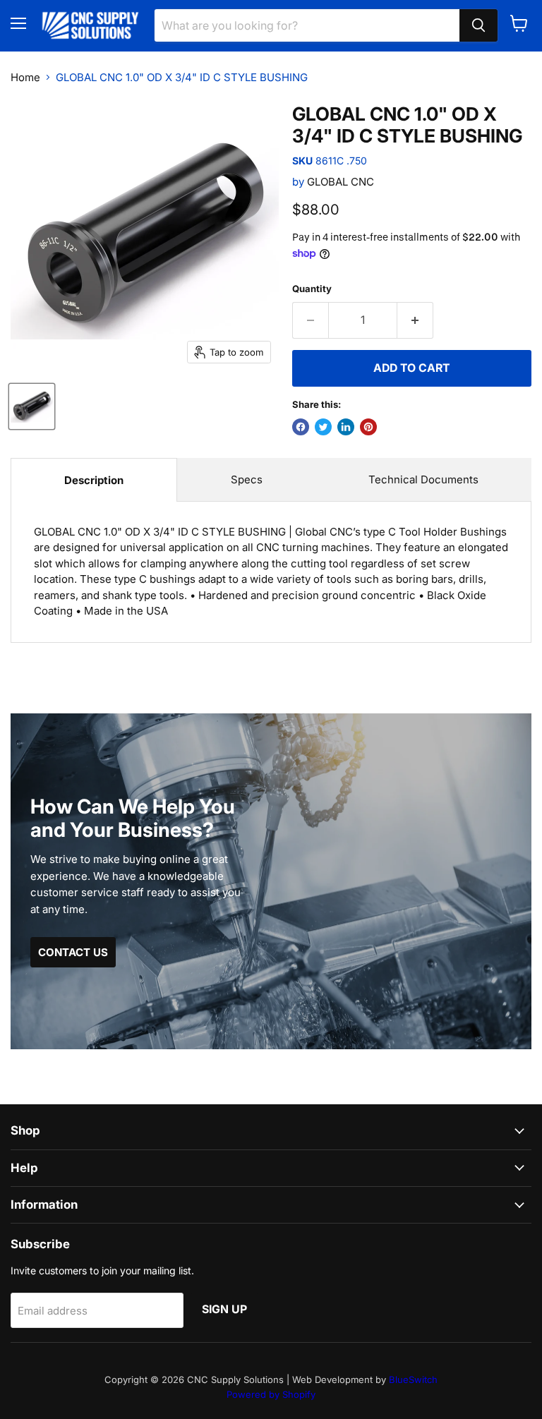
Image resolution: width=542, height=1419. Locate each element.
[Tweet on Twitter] (323, 426)
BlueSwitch (413, 1379)
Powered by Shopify (271, 1394)
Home (25, 77)
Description (94, 480)
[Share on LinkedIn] (345, 426)
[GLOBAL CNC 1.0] (31, 406)
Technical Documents (423, 479)
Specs (247, 479)
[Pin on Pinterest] (368, 426)
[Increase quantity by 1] (415, 320)
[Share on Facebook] (300, 426)
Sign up (224, 1309)
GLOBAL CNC (340, 181)
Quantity (312, 289)
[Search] (478, 25)
